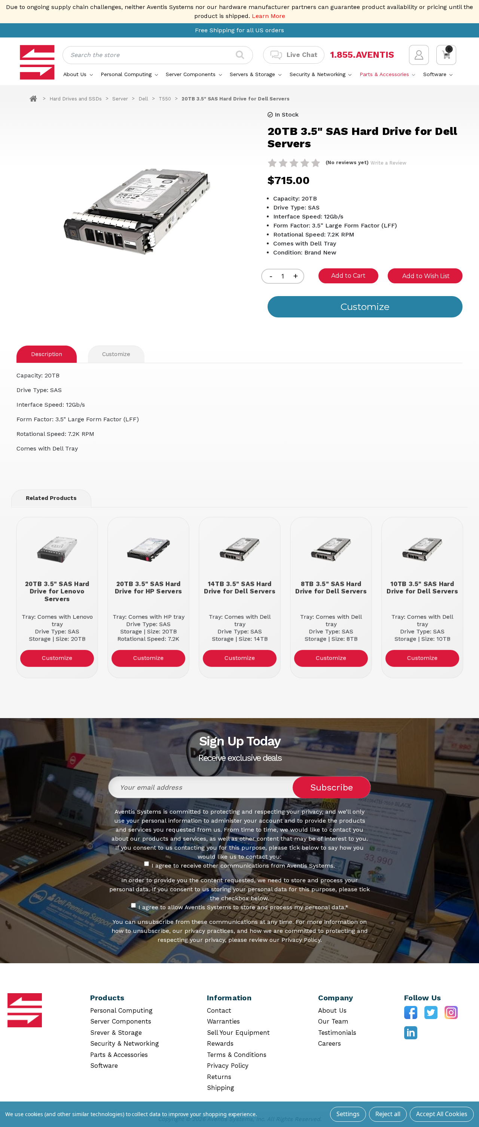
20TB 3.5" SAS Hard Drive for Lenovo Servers (57, 591)
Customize (116, 354)
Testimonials (337, 1032)
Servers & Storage (253, 74)
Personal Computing (127, 74)
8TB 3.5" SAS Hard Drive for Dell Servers (331, 587)
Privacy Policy (227, 1065)
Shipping (220, 1087)
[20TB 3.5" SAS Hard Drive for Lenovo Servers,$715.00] (57, 549)
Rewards (220, 1043)
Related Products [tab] (51, 498)
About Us (75, 74)
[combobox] (157, 55)
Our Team (333, 1021)
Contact (219, 1010)
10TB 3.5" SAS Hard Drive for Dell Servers (422, 587)
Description (46, 354)
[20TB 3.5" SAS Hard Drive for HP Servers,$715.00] (148, 549)
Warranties (223, 1021)
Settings (348, 1114)
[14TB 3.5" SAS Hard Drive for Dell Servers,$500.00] (239, 549)
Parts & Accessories (385, 74)
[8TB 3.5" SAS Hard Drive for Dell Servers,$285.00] (331, 549)
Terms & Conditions (236, 1054)
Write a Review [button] (388, 163)
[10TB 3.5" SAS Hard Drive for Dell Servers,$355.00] (422, 549)
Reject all (387, 1114)
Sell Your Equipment (238, 1032)
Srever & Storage (116, 1032)
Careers (329, 1043)
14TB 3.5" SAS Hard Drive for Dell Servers (239, 587)
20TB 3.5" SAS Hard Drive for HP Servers (148, 587)
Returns (219, 1077)
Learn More (268, 15)
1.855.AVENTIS (362, 55)
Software (435, 74)
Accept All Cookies (441, 1114)
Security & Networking (318, 74)
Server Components (191, 74)
